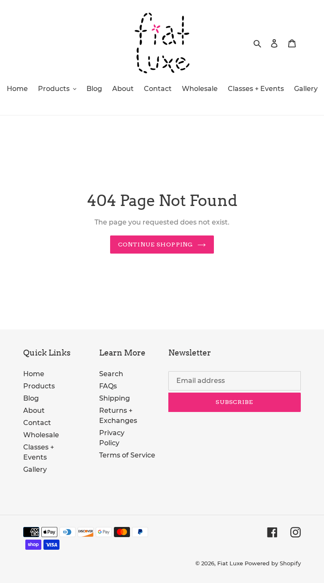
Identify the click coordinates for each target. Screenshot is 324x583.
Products (39, 386)
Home (33, 374)
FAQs (108, 386)
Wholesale (41, 435)
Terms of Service (127, 455)
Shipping (114, 398)
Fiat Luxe (230, 563)
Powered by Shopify (273, 563)
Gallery (35, 469)
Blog (31, 398)
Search (111, 374)
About (34, 410)
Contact (37, 423)
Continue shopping (155, 244)
